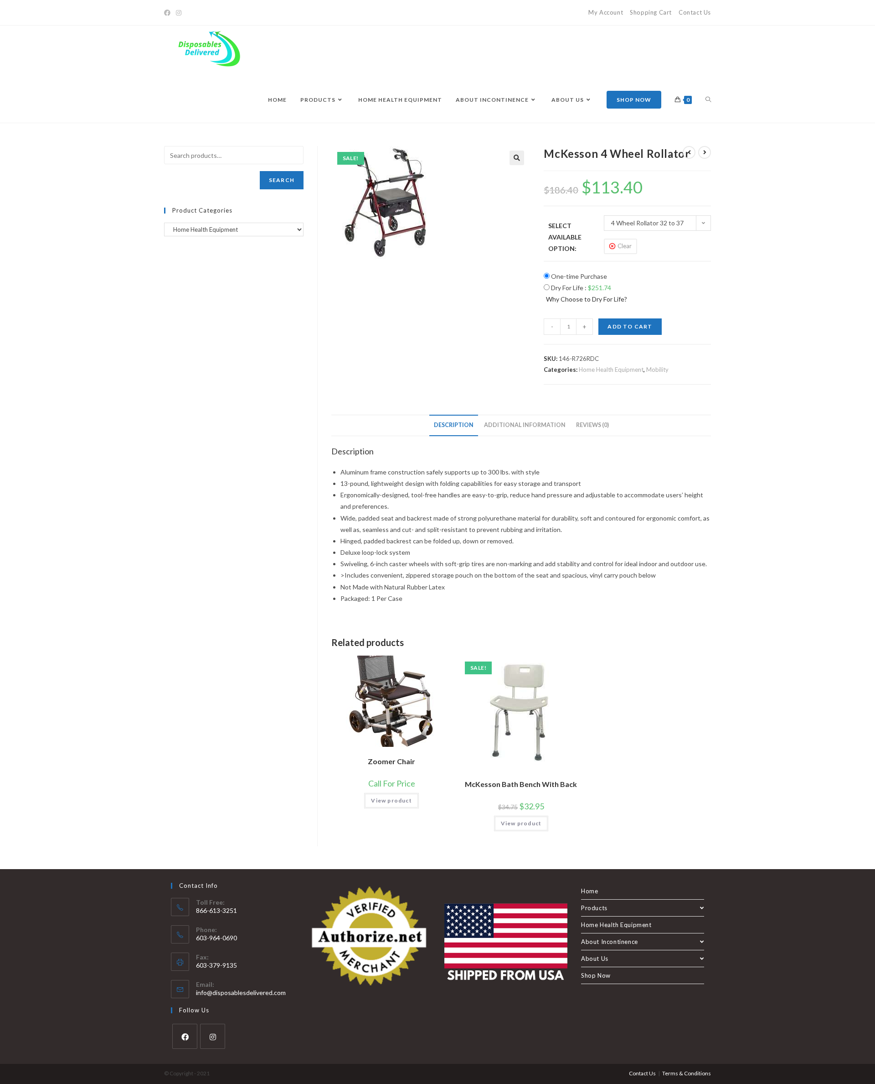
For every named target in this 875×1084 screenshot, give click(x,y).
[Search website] (708, 100)
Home (589, 891)
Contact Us (695, 12)
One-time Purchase (578, 276)
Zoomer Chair (391, 761)
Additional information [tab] (525, 425)
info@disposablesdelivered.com (241, 992)
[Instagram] (178, 12)
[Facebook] (168, 12)
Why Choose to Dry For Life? (586, 299)
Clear (625, 246)
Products (594, 908)
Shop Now (596, 975)
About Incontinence (609, 941)
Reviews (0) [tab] (592, 425)
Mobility (657, 369)
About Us (594, 958)
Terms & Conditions (686, 1073)
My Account (605, 12)
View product (391, 800)
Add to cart (629, 326)
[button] (517, 158)
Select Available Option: (565, 237)
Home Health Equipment (611, 369)
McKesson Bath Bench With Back (521, 784)
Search (281, 180)
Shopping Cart (651, 12)
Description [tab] (454, 425)
